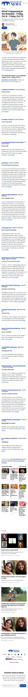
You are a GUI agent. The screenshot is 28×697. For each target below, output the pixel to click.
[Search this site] (24, 3)
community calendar (9, 70)
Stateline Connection (18, 659)
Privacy (8, 657)
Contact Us (19, 657)
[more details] (5, 111)
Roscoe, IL (4, 8)
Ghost (16, 662)
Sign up (4, 654)
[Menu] (26, 3)
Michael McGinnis (10, 24)
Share (4, 27)
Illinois (13, 657)
